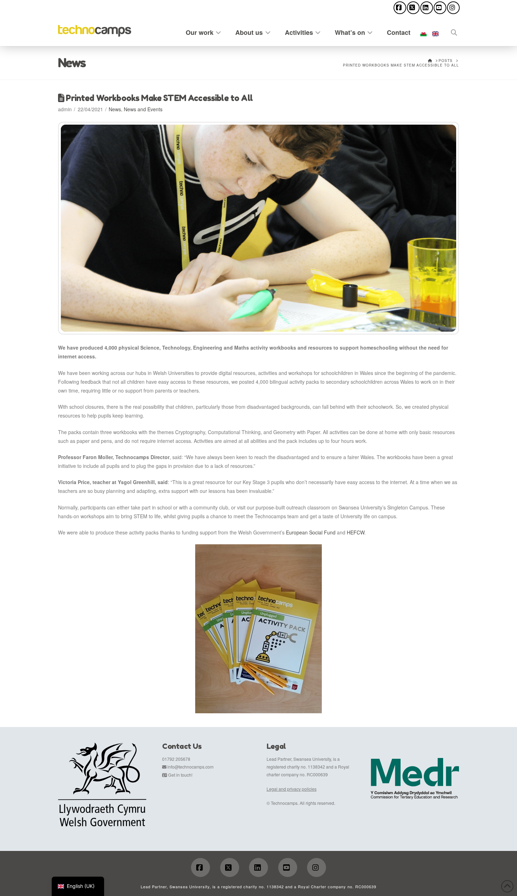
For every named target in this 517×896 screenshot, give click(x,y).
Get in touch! (180, 775)
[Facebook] (400, 7)
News (115, 109)
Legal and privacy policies (292, 789)
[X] (413, 7)
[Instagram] (453, 7)
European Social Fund (311, 532)
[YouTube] (440, 7)
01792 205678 (176, 759)
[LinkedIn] (426, 7)
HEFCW (355, 532)
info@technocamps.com (190, 767)
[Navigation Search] (450, 31)
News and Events (143, 109)
